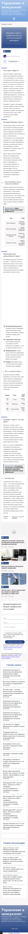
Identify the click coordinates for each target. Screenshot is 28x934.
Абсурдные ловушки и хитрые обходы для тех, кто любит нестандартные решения (13, 762)
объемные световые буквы (13, 753)
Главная (3, 24)
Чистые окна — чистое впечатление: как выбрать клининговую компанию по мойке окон (13, 692)
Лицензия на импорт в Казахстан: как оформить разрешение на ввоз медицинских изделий (12, 673)
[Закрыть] (1, 933)
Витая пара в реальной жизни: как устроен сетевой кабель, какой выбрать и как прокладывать (13, 774)
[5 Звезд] (16, 518)
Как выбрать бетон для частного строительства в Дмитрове (12, 746)
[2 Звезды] (12, 518)
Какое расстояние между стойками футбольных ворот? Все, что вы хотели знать (13, 880)
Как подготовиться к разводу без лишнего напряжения (14, 682)
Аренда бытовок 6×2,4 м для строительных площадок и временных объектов (13, 825)
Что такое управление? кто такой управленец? (13, 870)
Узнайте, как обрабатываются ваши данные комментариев (13, 647)
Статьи (9, 24)
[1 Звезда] (23, 516)
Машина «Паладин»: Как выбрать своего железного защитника (13, 861)
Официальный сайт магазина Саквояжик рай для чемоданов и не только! (14, 851)
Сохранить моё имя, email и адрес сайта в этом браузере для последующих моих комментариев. (13, 635)
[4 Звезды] (15, 518)
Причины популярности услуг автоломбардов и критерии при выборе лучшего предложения (12, 891)
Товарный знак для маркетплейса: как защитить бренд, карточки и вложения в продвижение (14, 735)
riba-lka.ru (17, 933)
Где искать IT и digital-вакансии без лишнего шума (13, 725)
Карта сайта (14, 928)
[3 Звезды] (13, 518)
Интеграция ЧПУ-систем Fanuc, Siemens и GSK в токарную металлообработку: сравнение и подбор (12, 786)
